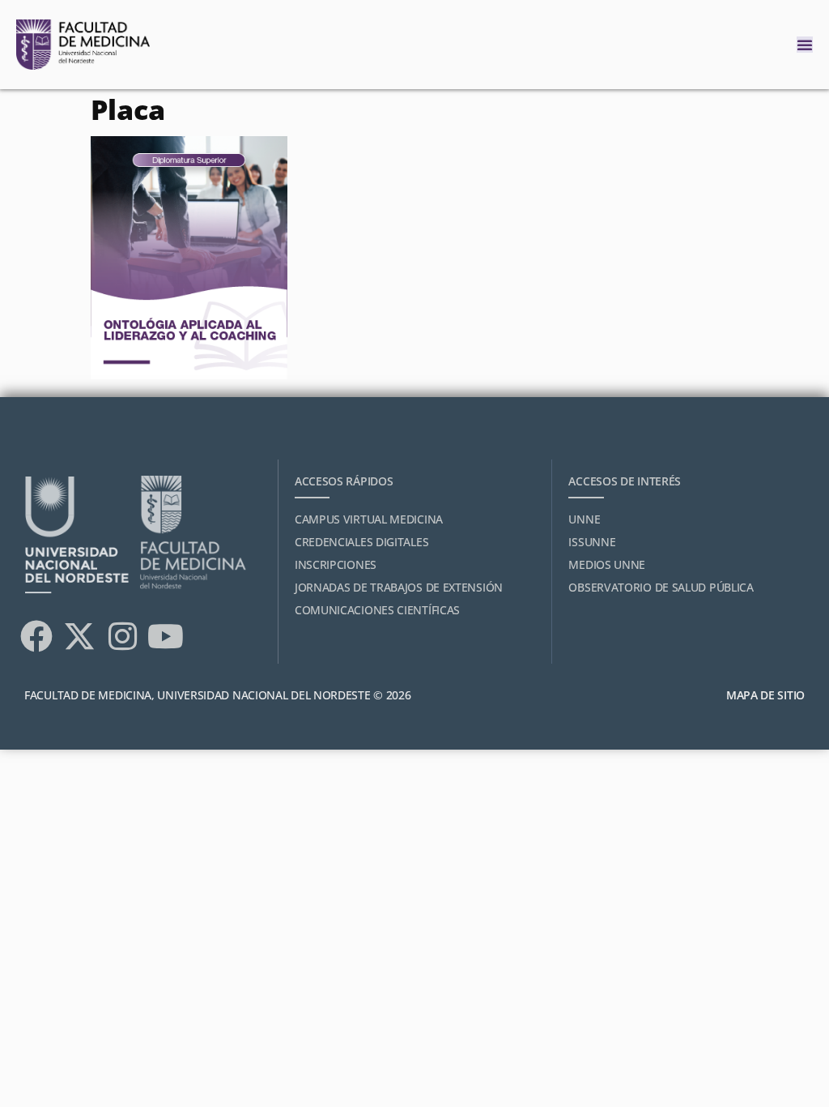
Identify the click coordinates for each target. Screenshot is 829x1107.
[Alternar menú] (805, 44)
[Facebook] (36, 636)
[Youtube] (165, 636)
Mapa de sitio (765, 695)
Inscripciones (335, 564)
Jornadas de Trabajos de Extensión (399, 587)
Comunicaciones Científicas (377, 610)
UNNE (584, 519)
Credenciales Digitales (361, 541)
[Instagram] (122, 636)
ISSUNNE (591, 541)
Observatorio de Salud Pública (660, 587)
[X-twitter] (79, 636)
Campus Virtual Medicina (369, 519)
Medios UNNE (606, 564)
